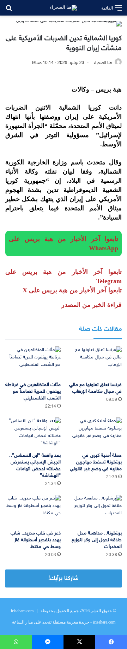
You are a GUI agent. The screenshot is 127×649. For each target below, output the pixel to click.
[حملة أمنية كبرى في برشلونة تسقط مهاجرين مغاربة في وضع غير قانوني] (94, 433)
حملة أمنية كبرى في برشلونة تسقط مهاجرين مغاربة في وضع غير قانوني (96, 462)
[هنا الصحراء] (63, 8)
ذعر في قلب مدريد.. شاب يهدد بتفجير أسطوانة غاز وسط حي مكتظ (36, 540)
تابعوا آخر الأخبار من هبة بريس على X (72, 290)
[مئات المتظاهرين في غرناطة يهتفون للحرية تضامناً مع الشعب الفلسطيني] (33, 362)
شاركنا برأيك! (63, 578)
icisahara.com (22, 610)
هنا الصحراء (103, 62)
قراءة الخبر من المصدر (91, 304)
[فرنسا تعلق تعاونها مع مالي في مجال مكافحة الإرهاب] (94, 362)
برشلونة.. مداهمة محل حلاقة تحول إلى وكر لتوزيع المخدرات (97, 540)
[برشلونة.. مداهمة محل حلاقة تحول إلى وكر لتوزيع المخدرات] (94, 510)
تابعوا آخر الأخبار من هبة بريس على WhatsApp (63, 243)
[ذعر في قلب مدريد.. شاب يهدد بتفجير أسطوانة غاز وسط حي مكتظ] (33, 510)
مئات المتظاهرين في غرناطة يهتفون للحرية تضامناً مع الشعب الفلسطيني (33, 391)
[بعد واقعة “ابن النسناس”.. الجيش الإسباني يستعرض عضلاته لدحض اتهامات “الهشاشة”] (33, 433)
